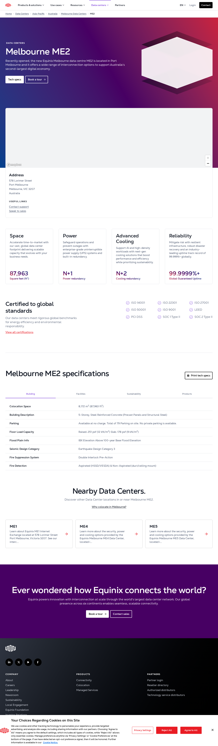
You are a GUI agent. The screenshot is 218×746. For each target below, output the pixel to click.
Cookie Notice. (50, 742)
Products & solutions (30, 5)
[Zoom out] (208, 163)
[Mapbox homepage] (14, 165)
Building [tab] (30, 393)
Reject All (167, 730)
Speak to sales (17, 211)
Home (8, 13)
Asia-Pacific (38, 13)
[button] (206, 5)
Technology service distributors (166, 695)
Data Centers (22, 13)
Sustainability (13, 700)
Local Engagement (16, 704)
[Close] (212, 730)
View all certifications (19, 332)
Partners (120, 5)
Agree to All (190, 730)
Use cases (56, 5)
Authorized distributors (161, 690)
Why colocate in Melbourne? (109, 506)
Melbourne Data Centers (73, 13)
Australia (52, 13)
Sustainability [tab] (134, 393)
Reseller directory (157, 685)
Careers (10, 685)
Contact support (19, 206)
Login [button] (192, 5)
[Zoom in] (208, 158)
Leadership (12, 690)
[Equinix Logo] (8, 5)
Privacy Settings (142, 730)
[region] (109, 138)
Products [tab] (187, 393)
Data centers (98, 5)
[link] (39, 534)
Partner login (155, 680)
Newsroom (12, 695)
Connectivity (84, 680)
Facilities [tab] (80, 393)
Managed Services (87, 690)
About (9, 680)
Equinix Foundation (17, 709)
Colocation (83, 685)
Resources (76, 5)
